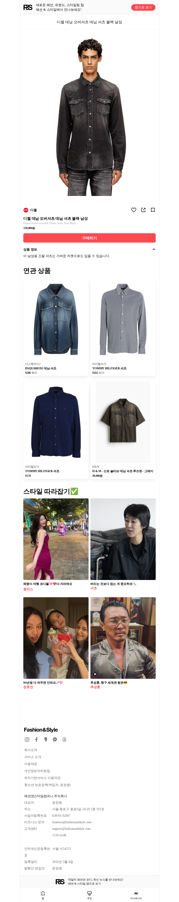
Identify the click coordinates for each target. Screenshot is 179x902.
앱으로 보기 (143, 7)
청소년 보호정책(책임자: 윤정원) (47, 785)
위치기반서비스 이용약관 (42, 778)
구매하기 (89, 238)
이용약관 (30, 764)
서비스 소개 (32, 757)
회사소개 (30, 750)
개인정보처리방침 (37, 771)
